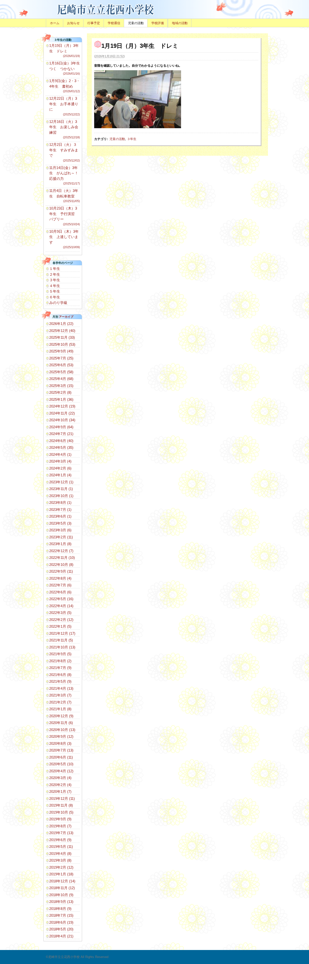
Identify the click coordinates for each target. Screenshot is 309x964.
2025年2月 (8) (60, 392)
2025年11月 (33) (62, 337)
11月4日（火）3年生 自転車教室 (64, 196)
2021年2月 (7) (60, 702)
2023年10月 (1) (61, 496)
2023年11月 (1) (61, 489)
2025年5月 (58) (61, 372)
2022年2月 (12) (61, 620)
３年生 (131, 139)
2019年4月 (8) (60, 853)
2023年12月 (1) (61, 482)
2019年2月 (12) (61, 867)
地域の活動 (180, 23)
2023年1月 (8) (60, 544)
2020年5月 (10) (61, 764)
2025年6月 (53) (61, 365)
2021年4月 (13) (61, 688)
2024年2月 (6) (60, 468)
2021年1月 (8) (60, 709)
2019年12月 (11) (62, 798)
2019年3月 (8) (60, 860)
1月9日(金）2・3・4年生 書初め (64, 86)
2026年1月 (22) (61, 324)
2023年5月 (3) (60, 523)
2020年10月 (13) (62, 730)
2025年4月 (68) (61, 379)
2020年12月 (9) (61, 716)
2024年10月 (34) (62, 420)
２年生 (54, 274)
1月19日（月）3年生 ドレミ (64, 50)
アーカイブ (66, 316)
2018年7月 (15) (61, 915)
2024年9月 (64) (61, 427)
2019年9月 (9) (60, 819)
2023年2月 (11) (61, 537)
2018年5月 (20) (61, 929)
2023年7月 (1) (60, 509)
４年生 (54, 286)
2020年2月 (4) (60, 785)
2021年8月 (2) (60, 661)
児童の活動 (136, 23)
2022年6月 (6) (60, 592)
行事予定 (93, 23)
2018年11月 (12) (62, 888)
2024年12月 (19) (62, 406)
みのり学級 (58, 303)
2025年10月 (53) (62, 344)
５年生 (54, 291)
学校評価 (157, 23)
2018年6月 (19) (61, 922)
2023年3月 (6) (60, 530)
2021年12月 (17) (62, 633)
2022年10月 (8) (61, 565)
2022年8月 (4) (60, 578)
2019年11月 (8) (61, 805)
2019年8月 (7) (60, 826)
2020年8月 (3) (60, 743)
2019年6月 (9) (60, 840)
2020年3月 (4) (60, 778)
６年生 (54, 297)
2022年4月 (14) (61, 606)
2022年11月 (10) (62, 558)
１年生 (54, 269)
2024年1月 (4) (60, 475)
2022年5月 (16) (61, 599)
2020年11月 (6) (61, 723)
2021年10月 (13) (62, 647)
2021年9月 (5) (60, 654)
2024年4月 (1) (60, 454)
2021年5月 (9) (60, 681)
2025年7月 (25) (61, 358)
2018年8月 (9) (60, 909)
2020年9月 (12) (61, 736)
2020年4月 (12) (61, 771)
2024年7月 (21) (61, 434)
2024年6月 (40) (61, 441)
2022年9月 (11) (61, 571)
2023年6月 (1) (60, 516)
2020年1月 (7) (60, 791)
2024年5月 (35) (61, 447)
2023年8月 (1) (60, 502)
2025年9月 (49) (61, 351)
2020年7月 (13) (61, 750)
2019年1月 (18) (61, 874)
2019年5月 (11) (61, 846)
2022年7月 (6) (60, 585)
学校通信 (114, 23)
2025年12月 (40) (62, 331)
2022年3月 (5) (60, 613)
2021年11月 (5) (61, 640)
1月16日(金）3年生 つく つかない (66, 68)
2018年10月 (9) (61, 895)
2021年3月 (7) (60, 695)
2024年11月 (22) (62, 413)
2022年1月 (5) (60, 626)
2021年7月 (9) (60, 668)
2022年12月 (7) (61, 551)
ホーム (54, 23)
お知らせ (73, 23)
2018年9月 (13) (61, 902)
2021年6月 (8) (60, 675)
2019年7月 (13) (61, 833)
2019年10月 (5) (61, 812)
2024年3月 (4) (60, 461)
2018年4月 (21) (61, 936)
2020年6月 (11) (61, 757)
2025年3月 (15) (61, 386)
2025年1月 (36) (61, 399)
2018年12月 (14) (62, 881)
